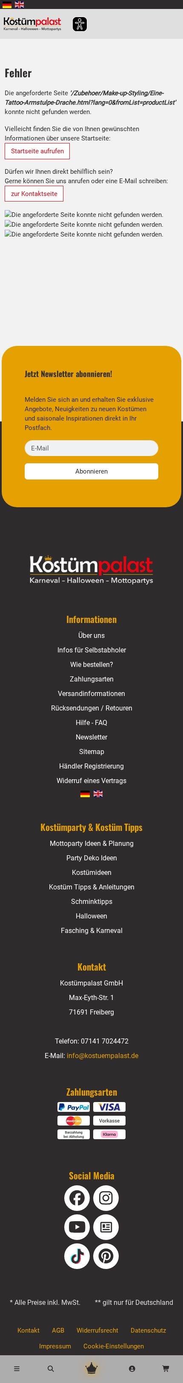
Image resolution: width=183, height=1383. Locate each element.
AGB (58, 1330)
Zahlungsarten (92, 679)
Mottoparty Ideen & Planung (92, 843)
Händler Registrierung (91, 766)
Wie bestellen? (91, 665)
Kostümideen (92, 872)
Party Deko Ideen (91, 858)
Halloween (91, 916)
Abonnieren (91, 471)
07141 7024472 (105, 1041)
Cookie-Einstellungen (113, 1346)
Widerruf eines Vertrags (91, 781)
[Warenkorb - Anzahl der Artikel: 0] (166, 1369)
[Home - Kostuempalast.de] (91, 570)
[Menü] (17, 1369)
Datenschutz (148, 1330)
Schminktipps (91, 902)
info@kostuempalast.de (102, 1056)
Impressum (55, 1346)
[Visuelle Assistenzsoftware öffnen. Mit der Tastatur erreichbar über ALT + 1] (74, 24)
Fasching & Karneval (92, 931)
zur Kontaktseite (34, 194)
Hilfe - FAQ (91, 723)
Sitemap (91, 752)
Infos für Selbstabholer (91, 650)
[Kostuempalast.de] (35, 24)
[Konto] (132, 1369)
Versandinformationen (91, 694)
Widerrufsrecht (97, 1330)
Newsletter (91, 737)
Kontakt (28, 1330)
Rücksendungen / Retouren (91, 708)
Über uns (91, 636)
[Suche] (51, 1369)
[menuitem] (7, 4)
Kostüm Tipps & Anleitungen (91, 887)
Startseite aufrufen (37, 151)
